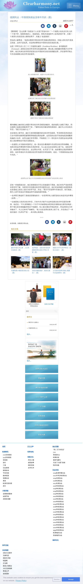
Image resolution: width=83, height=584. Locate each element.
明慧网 (5, 560)
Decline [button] (57, 579)
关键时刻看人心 (33, 328)
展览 (4, 481)
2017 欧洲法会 (57, 483)
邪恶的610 (56, 455)
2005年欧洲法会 (58, 514)
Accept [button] (70, 579)
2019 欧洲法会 (57, 478)
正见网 (5, 563)
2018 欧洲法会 (57, 481)
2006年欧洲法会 (58, 512)
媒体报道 (6, 475)
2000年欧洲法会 (58, 527)
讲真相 (5, 460)
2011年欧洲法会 (58, 499)
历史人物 (31, 460)
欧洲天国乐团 (7, 483)
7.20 (54, 452)
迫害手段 (6, 496)
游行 (4, 462)
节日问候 (6, 473)
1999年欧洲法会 (58, 530)
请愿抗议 (6, 478)
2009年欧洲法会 (58, 504)
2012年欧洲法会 (58, 496)
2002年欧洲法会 (58, 522)
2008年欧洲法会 (58, 507)
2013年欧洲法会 (58, 494)
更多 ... (29, 334)
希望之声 (6, 571)
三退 (4, 465)
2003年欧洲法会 (58, 520)
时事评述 (56, 457)
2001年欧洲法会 (58, 525)
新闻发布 (6, 470)
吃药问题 (56, 465)
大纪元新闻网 (7, 568)
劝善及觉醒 (6, 499)
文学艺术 (31, 468)
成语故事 (31, 462)
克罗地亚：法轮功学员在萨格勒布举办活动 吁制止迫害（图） (41, 250)
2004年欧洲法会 (58, 517)
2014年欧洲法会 (58, 491)
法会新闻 (6, 468)
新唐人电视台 (7, 566)
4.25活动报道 (7, 457)
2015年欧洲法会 (58, 488)
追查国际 (6, 573)
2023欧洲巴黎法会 (59, 473)
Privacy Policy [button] (21, 581)
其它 (4, 486)
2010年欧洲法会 (58, 501)
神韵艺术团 (6, 558)
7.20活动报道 (7, 455)
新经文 (29, 317)
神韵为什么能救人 (33, 322)
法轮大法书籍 (48, 304)
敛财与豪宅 (57, 460)
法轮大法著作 (7, 553)
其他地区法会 (57, 535)
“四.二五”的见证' (58, 449)
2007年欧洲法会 (58, 509)
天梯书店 (6, 555)
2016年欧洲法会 (58, 486)
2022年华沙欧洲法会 (60, 475)
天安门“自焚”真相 (59, 462)
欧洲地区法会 (57, 533)
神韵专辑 (31, 465)
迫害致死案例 (7, 494)
